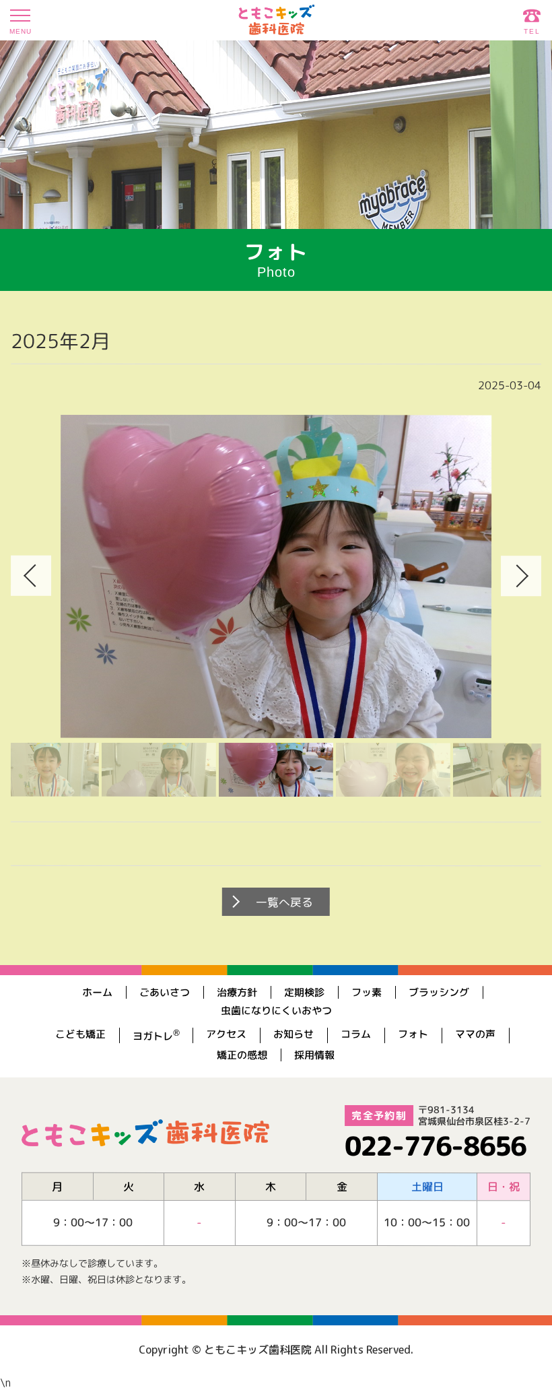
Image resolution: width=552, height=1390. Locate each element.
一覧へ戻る (284, 902)
